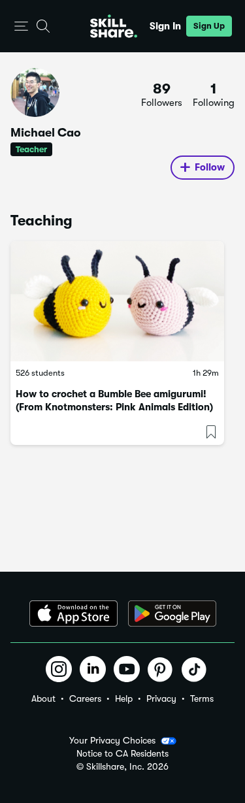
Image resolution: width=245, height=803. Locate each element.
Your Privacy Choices (112, 740)
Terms (202, 698)
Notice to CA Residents (122, 754)
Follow (210, 167)
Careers (85, 698)
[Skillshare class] (117, 301)
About (43, 698)
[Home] (113, 26)
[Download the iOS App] (73, 613)
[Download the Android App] (172, 613)
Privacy (161, 698)
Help (124, 698)
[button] (21, 26)
